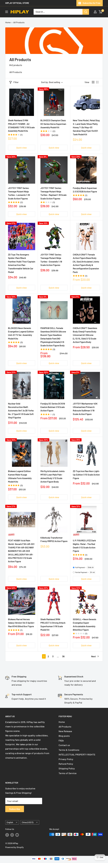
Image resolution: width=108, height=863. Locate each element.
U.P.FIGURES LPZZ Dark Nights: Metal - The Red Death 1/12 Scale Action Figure (84, 545)
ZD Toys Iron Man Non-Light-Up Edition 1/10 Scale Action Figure (86, 474)
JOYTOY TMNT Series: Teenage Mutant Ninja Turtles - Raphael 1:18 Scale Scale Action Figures (53, 193)
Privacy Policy (66, 759)
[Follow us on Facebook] (7, 835)
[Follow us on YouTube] (17, 835)
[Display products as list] (97, 82)
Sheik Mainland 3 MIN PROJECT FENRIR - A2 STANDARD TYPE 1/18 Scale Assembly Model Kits (21, 125)
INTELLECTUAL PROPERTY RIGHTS (77, 754)
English (10, 822)
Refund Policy (66, 763)
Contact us (64, 745)
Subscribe (14, 808)
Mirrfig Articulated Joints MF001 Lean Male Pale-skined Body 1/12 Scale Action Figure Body (52, 476)
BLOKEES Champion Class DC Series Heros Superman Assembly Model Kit (53, 124)
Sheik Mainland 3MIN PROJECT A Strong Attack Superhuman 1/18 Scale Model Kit (52, 624)
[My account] (95, 11)
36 (63, 656)
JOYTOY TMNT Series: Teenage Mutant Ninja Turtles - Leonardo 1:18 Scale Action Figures (19, 193)
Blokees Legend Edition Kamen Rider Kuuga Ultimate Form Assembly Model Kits (20, 476)
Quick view (21, 147)
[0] (100, 11)
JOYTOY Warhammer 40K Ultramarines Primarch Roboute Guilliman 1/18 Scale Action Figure (85, 408)
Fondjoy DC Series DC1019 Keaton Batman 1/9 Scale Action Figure (52, 407)
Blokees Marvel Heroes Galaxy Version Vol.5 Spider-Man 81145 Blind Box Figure (21, 623)
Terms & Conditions (69, 749)
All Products (18, 22)
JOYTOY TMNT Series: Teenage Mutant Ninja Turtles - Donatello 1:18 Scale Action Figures (51, 259)
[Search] (85, 12)
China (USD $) (27, 822)
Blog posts (64, 735)
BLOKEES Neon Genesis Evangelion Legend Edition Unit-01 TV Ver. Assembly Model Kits (21, 333)
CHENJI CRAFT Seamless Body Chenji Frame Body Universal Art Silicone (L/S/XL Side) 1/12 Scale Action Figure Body (85, 335)
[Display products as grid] (93, 82)
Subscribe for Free (91, 3)
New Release (65, 731)
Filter (16, 82)
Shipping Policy (67, 768)
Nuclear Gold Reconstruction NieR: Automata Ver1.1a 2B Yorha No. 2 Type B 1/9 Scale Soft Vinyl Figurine (21, 410)
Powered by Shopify (14, 847)
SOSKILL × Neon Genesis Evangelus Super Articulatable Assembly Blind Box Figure (84, 624)
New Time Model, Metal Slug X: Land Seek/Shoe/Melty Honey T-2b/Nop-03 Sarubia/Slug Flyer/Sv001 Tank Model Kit (86, 127)
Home (8, 22)
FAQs (61, 740)
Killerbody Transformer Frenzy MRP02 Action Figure (53, 539)
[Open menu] (6, 12)
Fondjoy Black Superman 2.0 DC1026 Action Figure (85, 190)
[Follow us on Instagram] (12, 835)
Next (93, 656)
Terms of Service (68, 773)
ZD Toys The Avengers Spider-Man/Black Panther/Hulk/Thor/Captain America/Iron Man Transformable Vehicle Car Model (21, 263)
